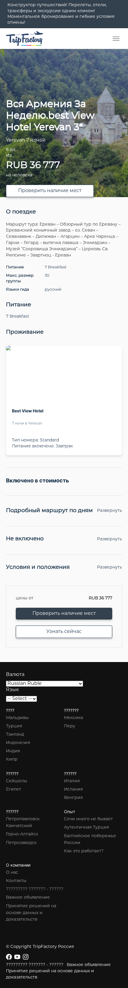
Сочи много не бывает (88, 819)
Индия (13, 751)
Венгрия (73, 798)
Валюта (15, 674)
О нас (12, 873)
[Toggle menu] (116, 39)
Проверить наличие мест (50, 191)
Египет (13, 789)
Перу (69, 726)
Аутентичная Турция (86, 827)
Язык (12, 690)
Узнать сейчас (64, 631)
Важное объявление (28, 898)
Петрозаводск (21, 843)
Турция (14, 726)
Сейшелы (16, 781)
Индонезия (18, 743)
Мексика (73, 718)
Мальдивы (17, 718)
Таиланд (15, 735)
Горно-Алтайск (22, 834)
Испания (73, 789)
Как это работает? (84, 851)
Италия (72, 781)
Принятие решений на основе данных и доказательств (31, 913)
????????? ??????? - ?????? (34, 889)
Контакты (16, 881)
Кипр (12, 759)
